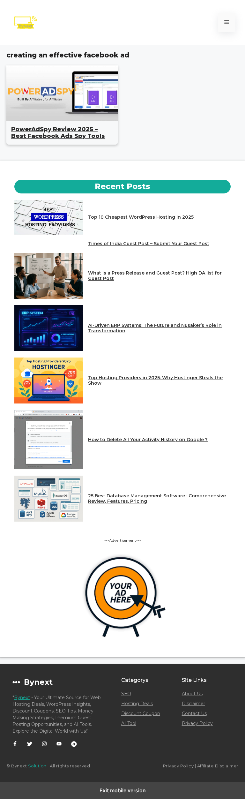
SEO (126, 694)
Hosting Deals (137, 703)
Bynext (22, 697)
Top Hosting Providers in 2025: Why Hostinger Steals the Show (155, 380)
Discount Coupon (140, 713)
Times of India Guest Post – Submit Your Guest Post (148, 243)
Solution (37, 765)
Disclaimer (193, 703)
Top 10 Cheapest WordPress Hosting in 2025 (141, 217)
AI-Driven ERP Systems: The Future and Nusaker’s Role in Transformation (155, 328)
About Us (192, 694)
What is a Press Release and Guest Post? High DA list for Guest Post (155, 275)
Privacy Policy (197, 723)
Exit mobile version (123, 790)
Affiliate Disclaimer (218, 765)
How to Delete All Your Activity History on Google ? (148, 439)
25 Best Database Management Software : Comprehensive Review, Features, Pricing (157, 498)
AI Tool (128, 723)
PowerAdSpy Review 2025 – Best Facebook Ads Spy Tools (58, 133)
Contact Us (194, 713)
